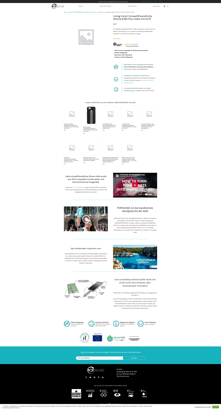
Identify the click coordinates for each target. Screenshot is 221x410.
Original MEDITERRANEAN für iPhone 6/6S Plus (82, 12)
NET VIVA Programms (78, 187)
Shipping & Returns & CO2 (127, 372)
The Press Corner (123, 376)
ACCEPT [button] (215, 407)
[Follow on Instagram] (94, 377)
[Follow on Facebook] (86, 377)
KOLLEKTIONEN (105, 6)
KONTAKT (156, 6)
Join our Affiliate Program (126, 374)
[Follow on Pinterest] (98, 377)
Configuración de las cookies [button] (203, 407)
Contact (119, 369)
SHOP (81, 6)
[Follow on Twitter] (90, 377)
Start (65, 12)
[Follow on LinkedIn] (102, 377)
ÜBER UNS (132, 6)
